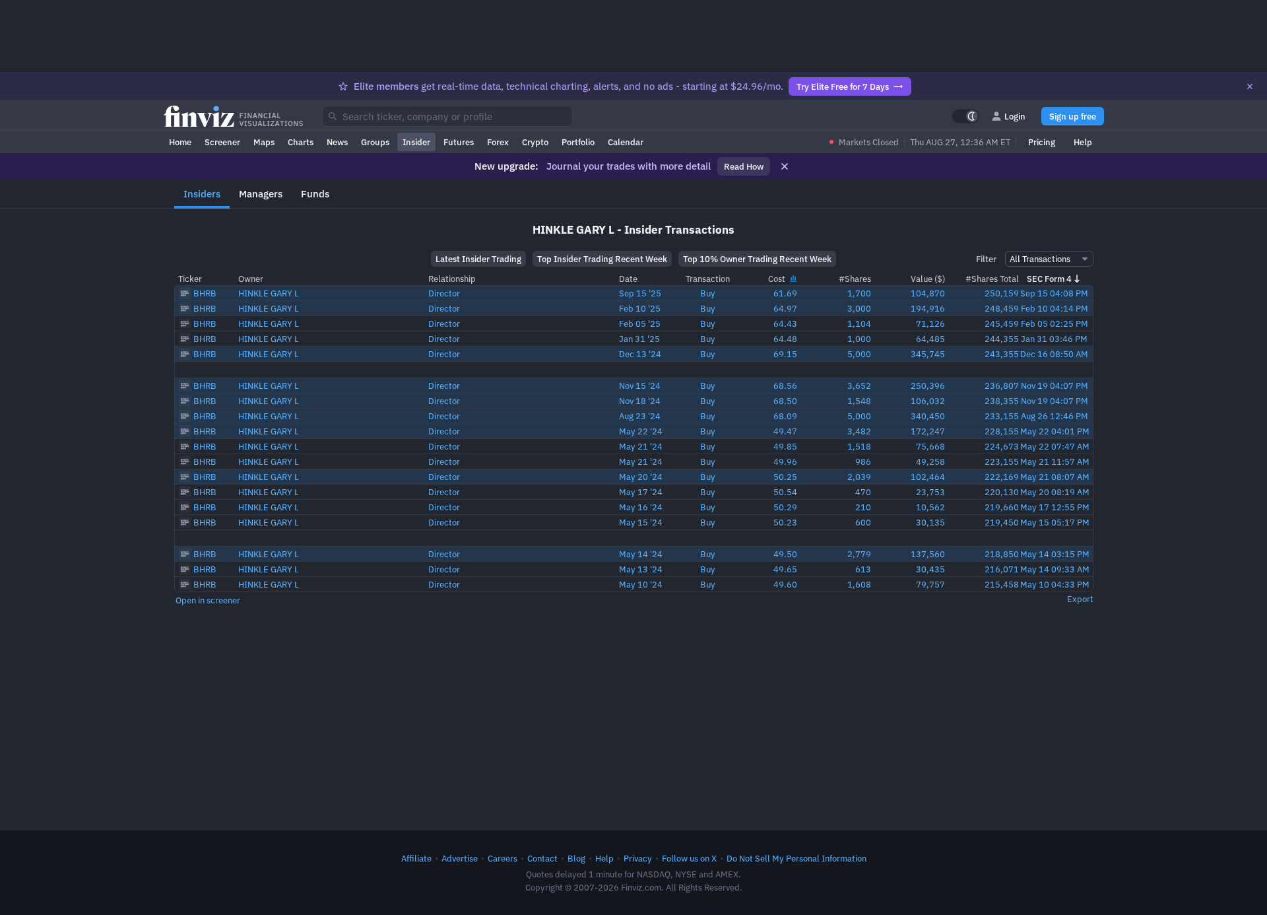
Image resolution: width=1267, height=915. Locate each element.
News (337, 142)
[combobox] (447, 116)
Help (1083, 142)
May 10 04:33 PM (1054, 584)
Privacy (638, 858)
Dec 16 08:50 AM (1054, 354)
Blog (576, 858)
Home (180, 142)
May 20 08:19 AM (1054, 492)
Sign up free (1072, 116)
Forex (498, 142)
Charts (300, 142)
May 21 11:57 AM (1054, 461)
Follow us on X (689, 858)
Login (1014, 116)
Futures (458, 142)
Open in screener (208, 600)
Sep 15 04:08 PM (1054, 293)
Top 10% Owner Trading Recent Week (757, 259)
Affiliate (416, 858)
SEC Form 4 (1049, 278)
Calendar (625, 142)
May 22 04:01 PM (1054, 431)
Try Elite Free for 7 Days (842, 86)
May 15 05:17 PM (1054, 522)
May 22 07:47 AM (1054, 446)
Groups (375, 142)
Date (628, 278)
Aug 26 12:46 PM (1054, 416)
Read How (743, 166)
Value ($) (928, 278)
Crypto (535, 142)
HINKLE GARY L (268, 293)
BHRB (204, 293)
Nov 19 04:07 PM (1054, 385)
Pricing (1041, 142)
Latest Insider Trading (478, 259)
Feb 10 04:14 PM (1054, 308)
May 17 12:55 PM (1054, 507)
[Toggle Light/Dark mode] (965, 116)
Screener (222, 142)
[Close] (1249, 86)
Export (1080, 598)
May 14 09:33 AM (1054, 569)
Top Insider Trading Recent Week (602, 259)
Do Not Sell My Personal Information (796, 858)
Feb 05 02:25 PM (1054, 323)
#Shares (855, 278)
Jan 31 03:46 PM (1054, 338)
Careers (502, 858)
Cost (777, 278)
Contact (542, 858)
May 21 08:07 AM (1054, 476)
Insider (416, 142)
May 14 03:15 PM (1054, 554)
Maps (264, 142)
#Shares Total (992, 278)
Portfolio (578, 142)
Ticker (190, 278)
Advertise (459, 858)
